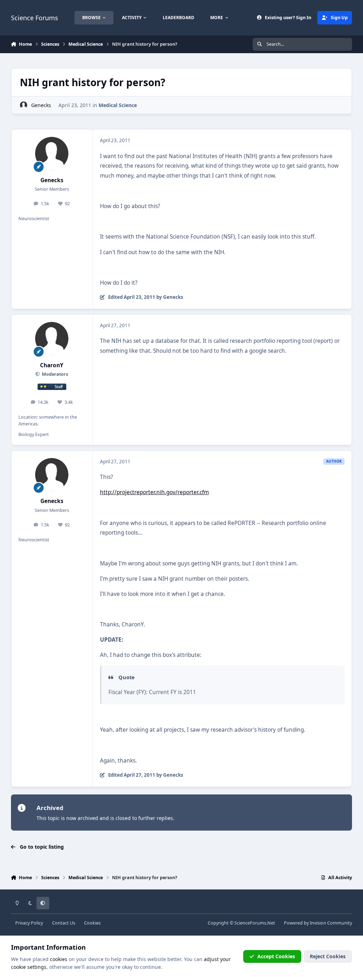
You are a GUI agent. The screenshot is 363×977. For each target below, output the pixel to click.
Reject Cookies (328, 956)
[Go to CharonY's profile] (51, 338)
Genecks (41, 105)
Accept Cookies (276, 956)
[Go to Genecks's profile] (23, 105)
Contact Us (63, 923)
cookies (58, 959)
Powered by (318, 923)
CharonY (51, 365)
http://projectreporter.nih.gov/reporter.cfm (154, 492)
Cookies (92, 923)
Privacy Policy (29, 923)
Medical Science (118, 105)
